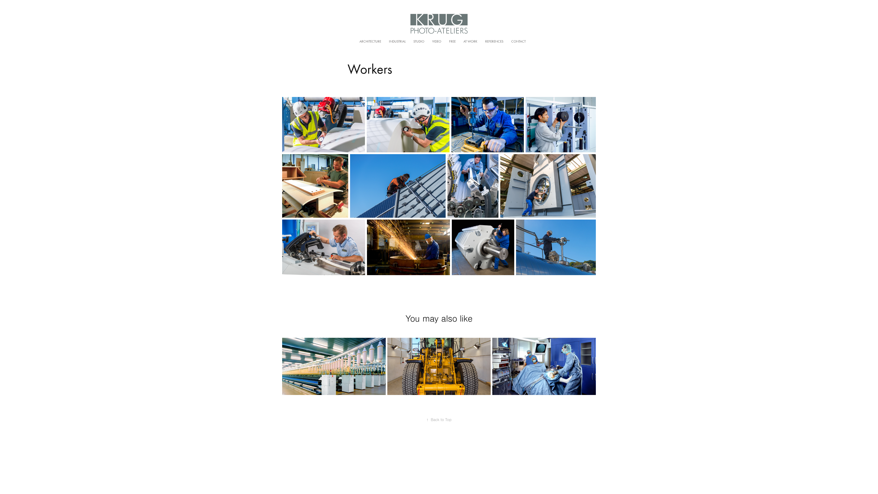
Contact (518, 41)
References (494, 41)
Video (436, 41)
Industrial (397, 41)
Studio (418, 41)
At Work (470, 41)
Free (452, 41)
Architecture (370, 41)
